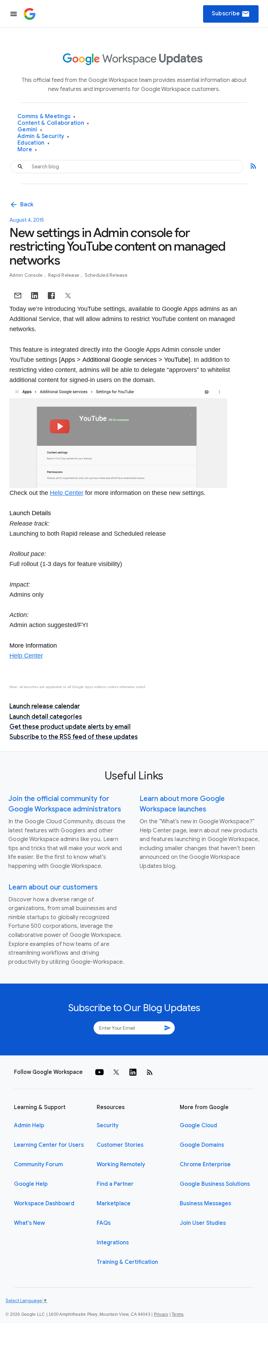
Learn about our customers (53, 887)
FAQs (104, 1223)
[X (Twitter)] (116, 1072)
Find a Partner (115, 1184)
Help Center (66, 492)
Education (33, 143)
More (27, 149)
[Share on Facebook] (51, 295)
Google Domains (202, 1145)
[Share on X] (68, 295)
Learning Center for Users (49, 1145)
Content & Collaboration (53, 123)
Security (108, 1125)
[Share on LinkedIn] (34, 295)
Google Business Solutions (215, 1184)
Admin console (26, 275)
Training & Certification (127, 1262)
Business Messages (205, 1203)
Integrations (113, 1242)
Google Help (31, 1184)
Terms (178, 1314)
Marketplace (114, 1203)
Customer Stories (120, 1145)
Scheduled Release (106, 275)
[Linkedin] (133, 1072)
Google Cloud (198, 1125)
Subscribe (231, 14)
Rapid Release (64, 275)
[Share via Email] (17, 295)
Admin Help (29, 1125)
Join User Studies (203, 1223)
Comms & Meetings (46, 116)
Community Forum (38, 1164)
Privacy (161, 1314)
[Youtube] (99, 1072)
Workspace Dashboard (44, 1203)
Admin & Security (43, 136)
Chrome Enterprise (205, 1164)
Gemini (29, 130)
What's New (29, 1223)
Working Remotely (121, 1164)
